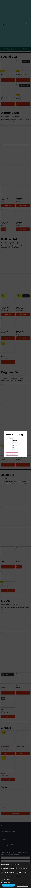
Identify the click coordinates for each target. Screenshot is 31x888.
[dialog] (15, 875)
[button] (15, 882)
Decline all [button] (22, 885)
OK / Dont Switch (12, 454)
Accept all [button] (8, 885)
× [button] (29, 863)
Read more (10, 870)
